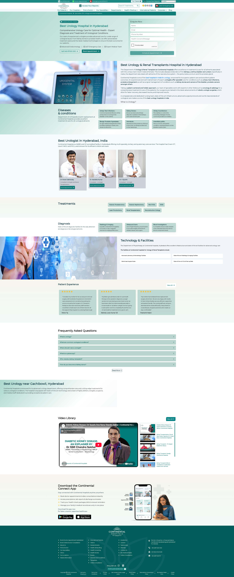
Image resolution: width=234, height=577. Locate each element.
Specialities (78, 13)
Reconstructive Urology (152, 210)
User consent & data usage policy (118, 573)
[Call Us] (3, 561)
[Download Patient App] (3, 572)
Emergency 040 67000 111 (99, 1)
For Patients (61, 10)
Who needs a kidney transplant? (71, 359)
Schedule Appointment (151, 53)
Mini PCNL (151, 205)
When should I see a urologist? (70, 348)
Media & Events (94, 545)
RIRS (161, 205)
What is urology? (65, 337)
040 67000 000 (65, 1)
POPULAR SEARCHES (115, 569)
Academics (124, 540)
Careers (123, 542)
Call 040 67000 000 (68, 51)
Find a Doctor (88, 10)
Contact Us (124, 550)
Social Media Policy (132, 573)
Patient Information (66, 557)
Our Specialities (102, 10)
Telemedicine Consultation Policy (146, 573)
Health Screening (95, 550)
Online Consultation (96, 562)
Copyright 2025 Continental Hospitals (68, 573)
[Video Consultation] (3, 555)
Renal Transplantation (133, 210)
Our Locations (64, 555)
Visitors (92, 542)
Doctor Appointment (80, 1)
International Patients (148, 10)
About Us (63, 545)
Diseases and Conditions (97, 557)
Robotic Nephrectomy (136, 205)
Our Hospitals (75, 10)
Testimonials (124, 545)
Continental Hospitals (66, 13)
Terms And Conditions (94, 573)
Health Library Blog (96, 547)
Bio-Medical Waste (126, 552)
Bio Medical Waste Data (162, 573)
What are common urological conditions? (74, 342)
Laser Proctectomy (115, 210)
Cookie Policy (172, 573)
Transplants (93, 560)
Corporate (161, 10)
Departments (116, 10)
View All (170, 285)
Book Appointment (90, 51)
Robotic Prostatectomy (116, 205)
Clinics (62, 552)
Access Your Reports (153, 1)
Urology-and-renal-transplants (93, 13)
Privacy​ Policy (105, 573)
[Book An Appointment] (3, 566)
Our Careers (136, 1)
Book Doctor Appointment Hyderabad (71, 540)
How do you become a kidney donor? (73, 364)
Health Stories (94, 552)
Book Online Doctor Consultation (70, 542)
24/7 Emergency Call (166, 6)
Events (92, 555)
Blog (170, 10)
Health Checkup (130, 10)
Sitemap (123, 547)
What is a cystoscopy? (67, 353)
